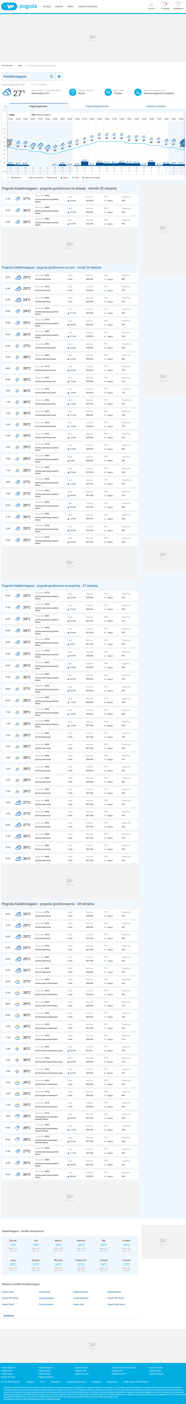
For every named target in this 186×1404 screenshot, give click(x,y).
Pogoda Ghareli (8, 1292)
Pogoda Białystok (8, 1368)
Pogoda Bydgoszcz (45, 1368)
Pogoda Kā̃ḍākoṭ (114, 1292)
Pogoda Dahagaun (80, 1292)
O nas (42, 1382)
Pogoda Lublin (80, 1371)
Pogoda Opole (6, 1374)
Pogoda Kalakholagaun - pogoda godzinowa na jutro (38, 267)
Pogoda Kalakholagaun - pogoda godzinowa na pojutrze (41, 586)
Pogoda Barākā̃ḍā (46, 1298)
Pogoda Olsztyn (155, 1371)
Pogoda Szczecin (119, 1374)
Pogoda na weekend (156, 106)
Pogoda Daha (78, 1304)
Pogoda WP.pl (8, 66)
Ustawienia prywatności (76, 1382)
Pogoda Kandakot (46, 1304)
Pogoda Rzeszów (82, 1374)
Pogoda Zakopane (45, 1377)
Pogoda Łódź (117, 1371)
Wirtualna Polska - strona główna (9, 6)
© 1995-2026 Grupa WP (10, 1382)
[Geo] (59, 76)
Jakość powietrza (87, 6)
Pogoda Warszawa (156, 1374)
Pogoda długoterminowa (97, 106)
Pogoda (28, 6)
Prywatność (55, 1382)
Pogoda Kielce (7, 1371)
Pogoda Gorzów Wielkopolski (124, 1368)
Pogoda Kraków (44, 1371)
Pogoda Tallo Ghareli (10, 1298)
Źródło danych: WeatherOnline (135, 1382)
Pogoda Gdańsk (81, 1368)
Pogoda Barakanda (80, 1298)
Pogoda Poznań (44, 1374)
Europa (59, 6)
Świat (70, 6)
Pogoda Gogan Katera (116, 1304)
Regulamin (96, 1382)
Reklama (30, 1382)
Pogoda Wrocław (8, 1377)
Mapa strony (112, 1382)
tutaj (58, 1399)
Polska (47, 6)
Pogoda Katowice (156, 1368)
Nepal (20, 66)
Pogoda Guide (44, 1292)
